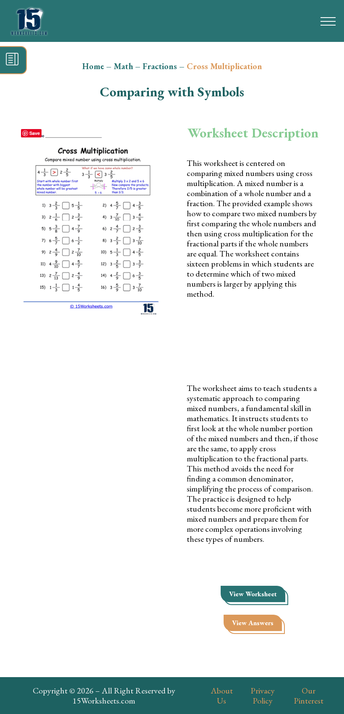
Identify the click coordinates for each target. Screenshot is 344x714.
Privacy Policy (262, 696)
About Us (222, 696)
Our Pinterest (308, 696)
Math (123, 66)
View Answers (253, 622)
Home (93, 66)
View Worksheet (253, 594)
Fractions (160, 66)
